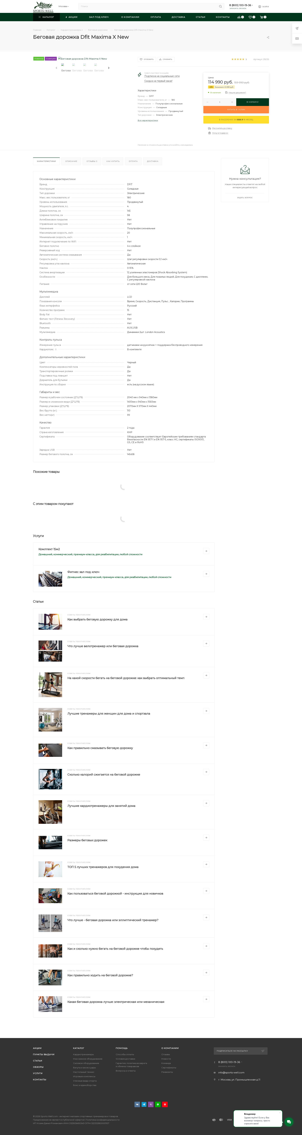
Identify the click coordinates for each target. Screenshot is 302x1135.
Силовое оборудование (86, 1063)
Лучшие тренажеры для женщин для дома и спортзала (108, 713)
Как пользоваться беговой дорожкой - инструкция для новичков (115, 893)
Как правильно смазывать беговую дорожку (100, 748)
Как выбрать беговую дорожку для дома (97, 619)
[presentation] (56, 68)
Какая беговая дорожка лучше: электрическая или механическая (115, 1002)
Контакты (39, 1079)
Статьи (37, 1060)
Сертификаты (168, 1067)
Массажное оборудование (87, 1059)
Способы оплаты (125, 1054)
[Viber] (150, 1104)
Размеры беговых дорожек (87, 840)
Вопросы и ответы (126, 1070)
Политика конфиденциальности (103, 1119)
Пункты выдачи (43, 1054)
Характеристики (46, 161)
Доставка (152, 161)
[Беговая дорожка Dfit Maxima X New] (82, 59)
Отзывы (92, 161)
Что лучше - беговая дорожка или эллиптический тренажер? (112, 920)
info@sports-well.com (231, 1072)
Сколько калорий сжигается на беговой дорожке (103, 774)
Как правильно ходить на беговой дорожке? (100, 975)
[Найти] (220, 6)
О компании (170, 1048)
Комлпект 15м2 (49, 549)
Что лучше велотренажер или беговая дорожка (102, 646)
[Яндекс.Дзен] (164, 1104)
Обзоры (38, 1067)
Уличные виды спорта (85, 1081)
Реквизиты (167, 1072)
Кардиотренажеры (83, 1054)
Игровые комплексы (84, 1076)
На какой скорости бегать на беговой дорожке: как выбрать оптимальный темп (126, 678)
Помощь (122, 1048)
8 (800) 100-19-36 (240, 5)
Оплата (133, 161)
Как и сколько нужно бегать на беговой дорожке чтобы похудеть (115, 948)
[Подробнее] (206, 551)
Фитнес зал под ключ (83, 572)
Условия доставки (125, 1059)
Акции (37, 1048)
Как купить (112, 161)
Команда (166, 1063)
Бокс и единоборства (84, 1085)
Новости (166, 1059)
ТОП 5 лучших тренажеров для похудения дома (103, 867)
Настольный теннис (83, 1072)
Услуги (38, 1073)
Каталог (78, 1048)
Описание (71, 161)
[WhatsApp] (157, 1104)
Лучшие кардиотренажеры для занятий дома (101, 806)
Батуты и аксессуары (84, 1067)
